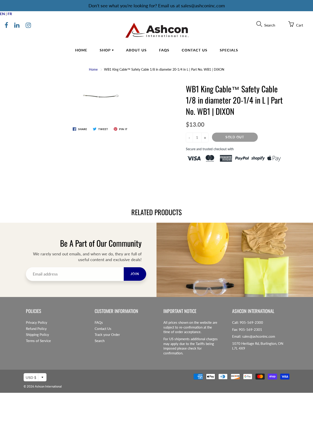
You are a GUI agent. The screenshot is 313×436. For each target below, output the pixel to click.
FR (10, 13)
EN (2, 13)
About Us (136, 50)
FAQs (164, 50)
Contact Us (194, 50)
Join (135, 274)
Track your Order (107, 335)
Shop (106, 50)
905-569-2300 (251, 322)
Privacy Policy (36, 322)
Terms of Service (38, 341)
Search (99, 341)
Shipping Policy (37, 335)
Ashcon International (48, 386)
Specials (229, 50)
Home (81, 50)
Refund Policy (36, 329)
